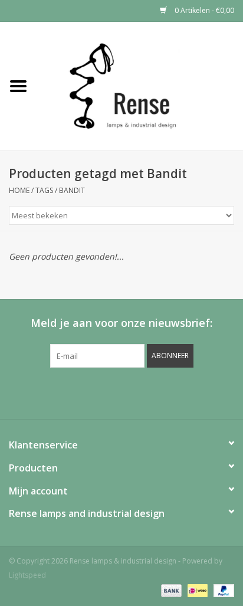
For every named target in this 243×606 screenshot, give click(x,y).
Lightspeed (27, 575)
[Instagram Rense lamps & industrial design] (185, 391)
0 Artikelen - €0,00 (203, 10)
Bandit (72, 190)
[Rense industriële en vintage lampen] (140, 85)
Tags (44, 190)
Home (19, 190)
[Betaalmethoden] (170, 590)
